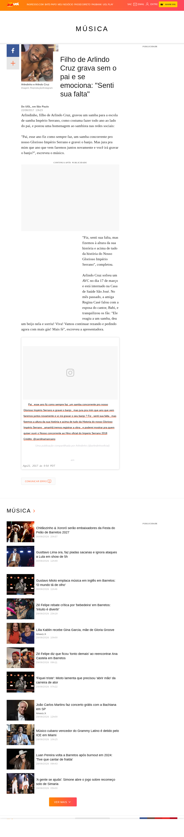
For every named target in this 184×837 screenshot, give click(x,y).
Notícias (42, 14)
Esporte (91, 14)
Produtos (13, 14)
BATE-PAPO (51, 4)
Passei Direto (82, 4)
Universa (110, 14)
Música (92, 29)
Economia (73, 14)
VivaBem (120, 14)
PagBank (96, 4)
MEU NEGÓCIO (65, 4)
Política (52, 14)
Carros (62, 14)
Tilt (127, 14)
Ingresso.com (35, 4)
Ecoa (133, 14)
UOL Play (108, 4)
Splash (100, 14)
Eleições (31, 14)
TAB (158, 14)
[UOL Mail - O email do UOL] (138, 4)
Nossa (152, 14)
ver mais (60, 802)
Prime (163, 14)
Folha (82, 14)
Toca (170, 14)
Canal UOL (142, 14)
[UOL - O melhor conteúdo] (13, 4)
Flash (22, 14)
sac (129, 4)
